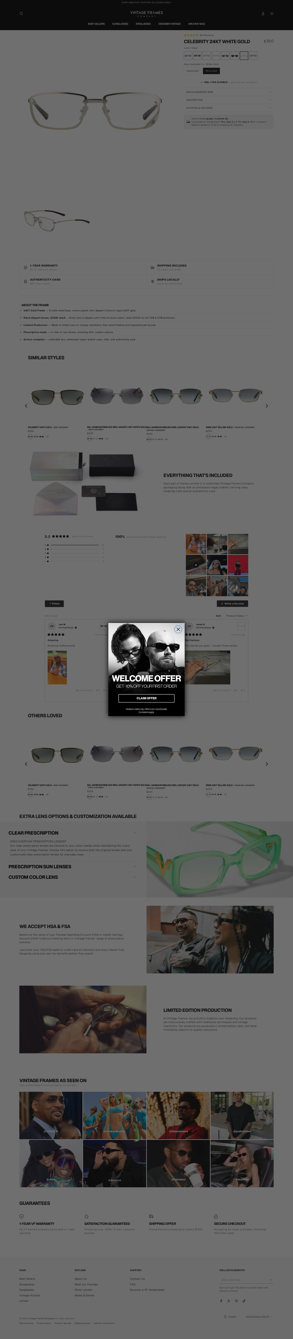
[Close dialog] (178, 629)
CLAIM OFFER (147, 698)
